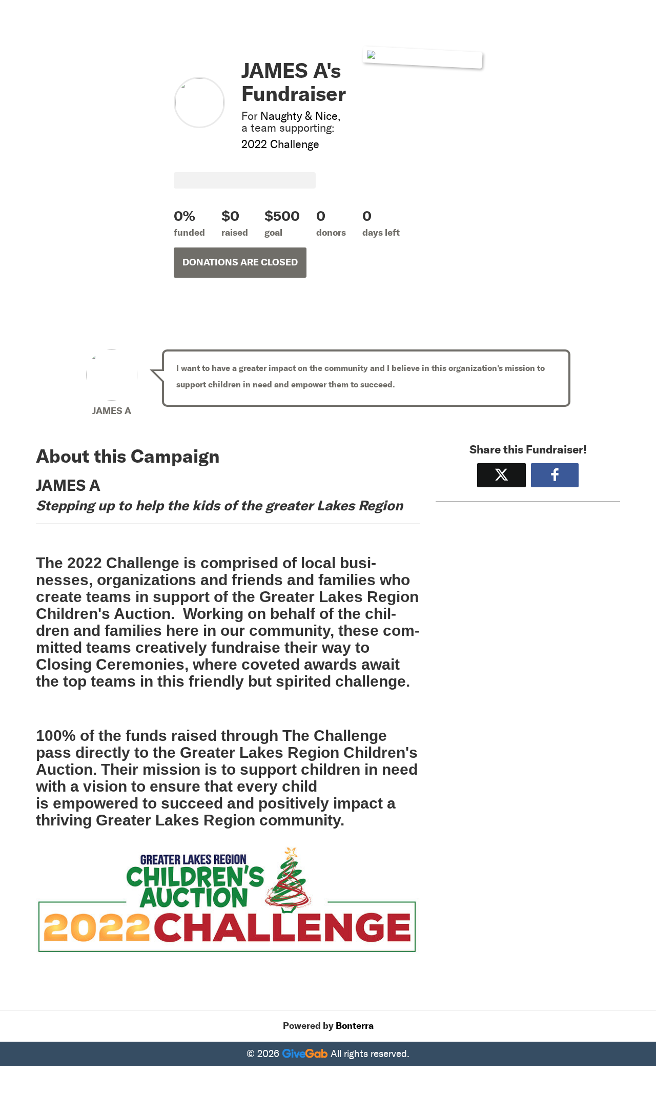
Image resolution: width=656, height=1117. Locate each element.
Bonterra (355, 1025)
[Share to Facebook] (555, 475)
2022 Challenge (280, 144)
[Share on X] (501, 475)
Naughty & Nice (299, 116)
